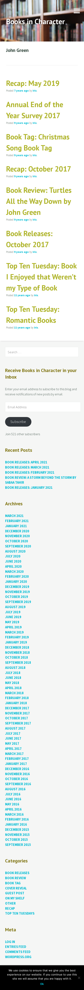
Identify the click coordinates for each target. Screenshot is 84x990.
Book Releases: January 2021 (29, 487)
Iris (35, 90)
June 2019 (13, 617)
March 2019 (14, 632)
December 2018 (17, 647)
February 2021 (17, 521)
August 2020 (15, 551)
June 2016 (13, 799)
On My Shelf (15, 898)
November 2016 (17, 774)
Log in (10, 942)
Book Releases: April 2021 (26, 462)
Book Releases (17, 873)
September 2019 (18, 602)
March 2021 (14, 516)
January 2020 (16, 582)
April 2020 (13, 566)
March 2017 (14, 754)
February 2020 (17, 576)
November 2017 (17, 713)
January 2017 (16, 764)
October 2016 (16, 779)
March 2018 (14, 693)
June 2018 (13, 678)
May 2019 (12, 622)
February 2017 (17, 759)
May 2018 (12, 683)
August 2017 (15, 728)
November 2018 (17, 652)
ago (21, 90)
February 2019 (17, 637)
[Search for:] (42, 352)
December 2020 (17, 531)
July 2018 (12, 673)
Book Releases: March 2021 (27, 467)
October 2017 (16, 718)
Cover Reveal (16, 888)
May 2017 (12, 743)
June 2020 (13, 561)
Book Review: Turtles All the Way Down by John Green (39, 201)
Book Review (15, 878)
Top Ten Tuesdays (19, 913)
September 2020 (18, 546)
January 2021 (16, 526)
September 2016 (18, 784)
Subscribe (18, 421)
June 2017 (13, 738)
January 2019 (16, 642)
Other (10, 903)
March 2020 (14, 572)
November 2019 (17, 592)
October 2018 (16, 657)
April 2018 (13, 688)
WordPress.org (18, 957)
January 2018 (16, 703)
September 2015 (18, 845)
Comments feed (17, 952)
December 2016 (17, 769)
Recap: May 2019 (32, 83)
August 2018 (15, 668)
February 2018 (17, 698)
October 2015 (16, 840)
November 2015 (17, 835)
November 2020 (17, 536)
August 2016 (15, 789)
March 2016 (14, 814)
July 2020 (12, 556)
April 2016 (13, 809)
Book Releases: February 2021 (29, 472)
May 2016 (12, 804)
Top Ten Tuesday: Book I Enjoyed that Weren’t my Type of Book (41, 277)
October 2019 (16, 597)
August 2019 (15, 607)
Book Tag (13, 883)
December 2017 (17, 708)
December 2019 (17, 587)
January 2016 (16, 824)
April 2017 (13, 749)
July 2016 (12, 794)
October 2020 (16, 541)
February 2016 (17, 819)
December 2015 (17, 829)
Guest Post (14, 893)
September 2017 (18, 723)
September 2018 (18, 662)
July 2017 (12, 733)
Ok (42, 984)
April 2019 (13, 627)
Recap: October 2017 (38, 169)
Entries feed (15, 947)
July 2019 (12, 612)
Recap (10, 908)
